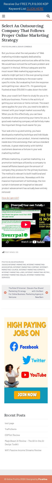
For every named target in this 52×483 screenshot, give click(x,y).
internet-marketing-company (26, 267)
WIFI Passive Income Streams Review (23, 450)
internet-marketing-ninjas (14, 275)
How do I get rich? (10, 197)
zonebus (28, 46)
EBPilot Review (12, 435)
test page (9, 423)
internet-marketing (17, 264)
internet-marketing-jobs (13, 272)
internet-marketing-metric (37, 272)
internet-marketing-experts (32, 270)
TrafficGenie (10, 429)
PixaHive (42, 479)
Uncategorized (17, 262)
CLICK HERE (35, 8)
